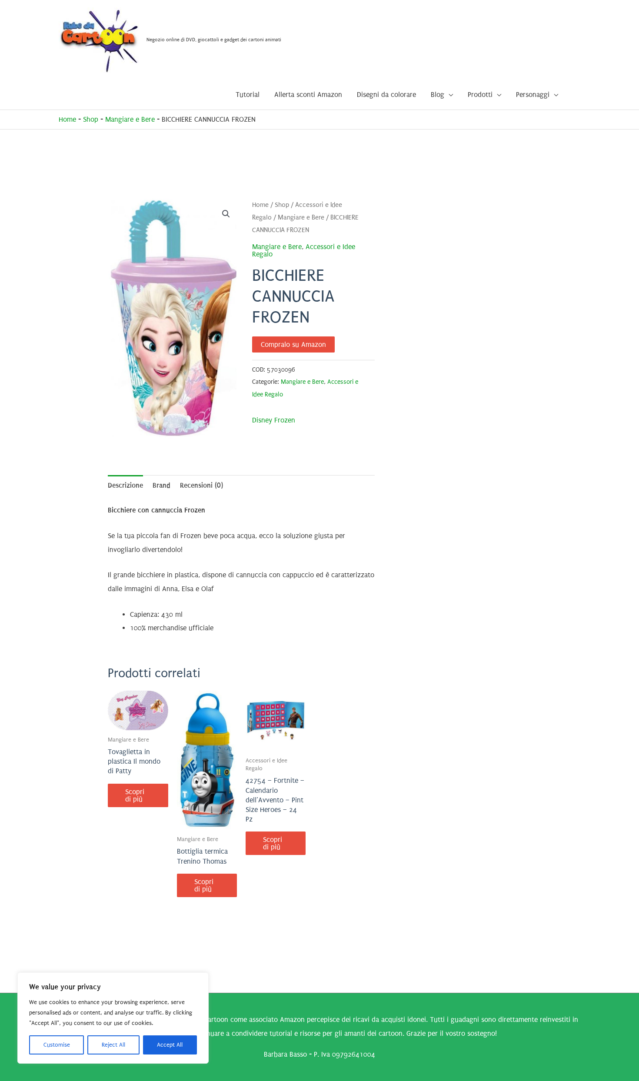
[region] (113, 1018)
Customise (56, 1044)
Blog (437, 94)
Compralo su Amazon (293, 344)
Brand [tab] (161, 485)
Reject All (113, 1044)
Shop (90, 119)
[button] (226, 214)
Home (67, 119)
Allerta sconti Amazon (308, 94)
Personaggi (532, 94)
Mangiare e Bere (130, 119)
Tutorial (248, 94)
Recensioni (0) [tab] (201, 485)
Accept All (170, 1044)
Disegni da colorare (386, 94)
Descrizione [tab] (125, 485)
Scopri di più (134, 795)
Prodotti (480, 94)
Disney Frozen (273, 420)
